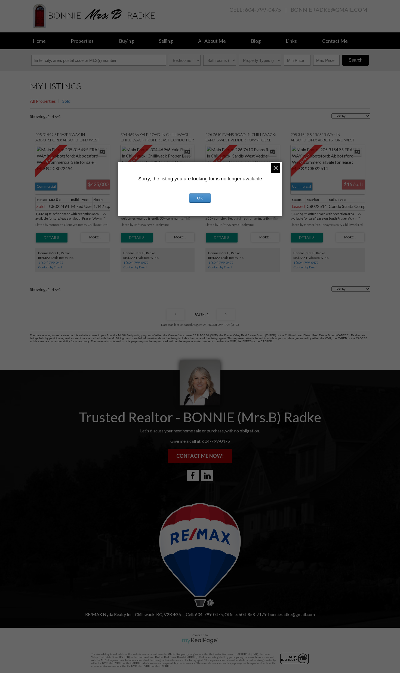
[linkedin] (207, 475)
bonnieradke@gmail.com (329, 9)
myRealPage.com (200, 640)
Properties (82, 41)
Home (39, 41)
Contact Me (335, 41)
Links (291, 41)
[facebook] (193, 475)
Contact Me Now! (200, 456)
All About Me (212, 41)
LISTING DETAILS (51, 237)
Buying (126, 41)
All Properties (43, 101)
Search (355, 60)
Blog (256, 41)
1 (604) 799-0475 (50, 262)
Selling (166, 41)
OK (200, 198)
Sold (66, 101)
